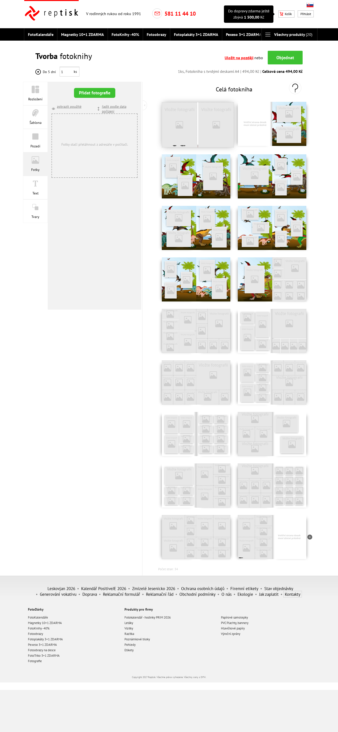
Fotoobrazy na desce (42, 650)
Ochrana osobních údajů (202, 588)
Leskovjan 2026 (61, 588)
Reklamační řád (159, 594)
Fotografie (35, 661)
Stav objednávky (278, 588)
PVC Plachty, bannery (234, 623)
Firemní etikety (244, 588)
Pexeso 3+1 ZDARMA (244, 34)
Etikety (129, 650)
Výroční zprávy (230, 634)
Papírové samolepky (234, 617)
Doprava (89, 594)
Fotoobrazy (156, 34)
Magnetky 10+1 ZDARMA (82, 34)
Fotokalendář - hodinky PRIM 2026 (147, 617)
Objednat (285, 57)
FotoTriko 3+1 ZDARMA (44, 655)
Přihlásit (305, 14)
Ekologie (245, 594)
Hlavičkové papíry (233, 628)
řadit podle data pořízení (114, 108)
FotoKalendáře (40, 34)
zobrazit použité (69, 106)
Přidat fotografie (94, 93)
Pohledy (130, 645)
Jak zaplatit (269, 594)
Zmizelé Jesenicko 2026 (153, 588)
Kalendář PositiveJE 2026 (103, 588)
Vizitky (128, 628)
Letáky (128, 623)
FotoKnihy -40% (125, 34)
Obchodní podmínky (197, 594)
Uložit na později (239, 57)
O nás (226, 594)
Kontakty (292, 594)
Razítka (129, 634)
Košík (288, 14)
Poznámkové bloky (137, 639)
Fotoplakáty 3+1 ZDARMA (196, 34)
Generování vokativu (58, 594)
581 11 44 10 (180, 13)
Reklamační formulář (121, 594)
